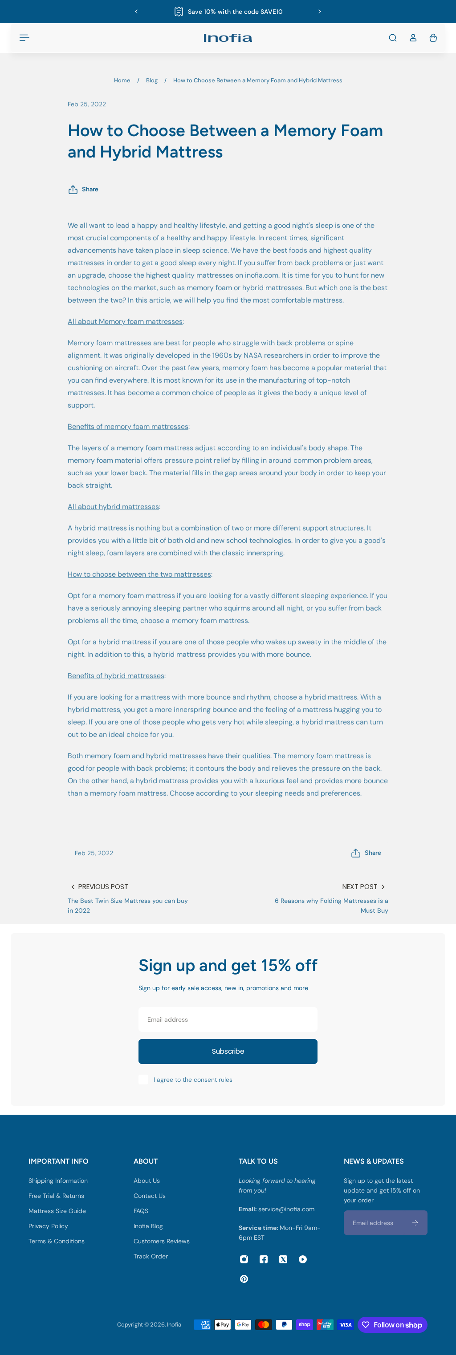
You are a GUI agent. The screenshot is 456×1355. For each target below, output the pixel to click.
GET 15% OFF (230, 742)
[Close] (306, 579)
